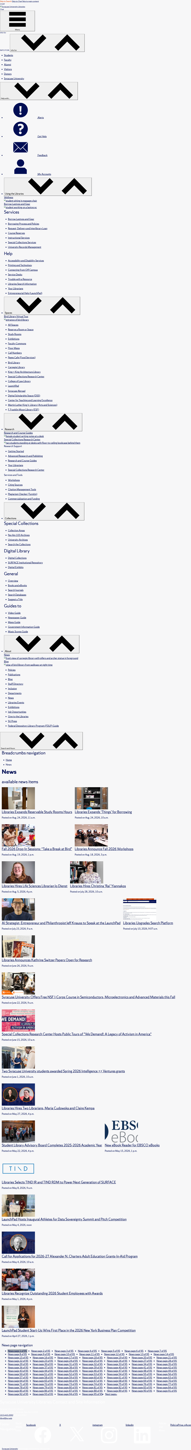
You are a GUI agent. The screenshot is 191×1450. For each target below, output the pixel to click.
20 (142, 1357)
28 (167, 1361)
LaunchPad (13, 386)
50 (18, 1374)
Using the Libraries (14, 193)
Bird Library (14, 362)
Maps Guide (14, 622)
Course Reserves (16, 233)
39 (92, 1367)
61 (117, 1377)
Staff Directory (15, 684)
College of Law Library (19, 381)
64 (18, 1380)
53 (92, 1374)
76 (142, 1384)
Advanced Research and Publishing (25, 456)
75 (117, 1384)
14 (164, 1354)
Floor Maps (14, 348)
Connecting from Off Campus (23, 270)
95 (92, 1394)
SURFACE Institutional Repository (25, 562)
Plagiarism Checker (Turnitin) (22, 494)
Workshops (14, 480)
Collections (11, 518)
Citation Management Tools (22, 489)
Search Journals (15, 590)
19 (117, 1357)
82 (117, 1387)
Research (10, 429)
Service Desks (15, 274)
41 (142, 1367)
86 (43, 1390)
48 (142, 1370)
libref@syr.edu (6, 1418)
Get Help (42, 136)
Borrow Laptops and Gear (21, 219)
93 (43, 1394)
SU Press (12, 721)
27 (142, 1361)
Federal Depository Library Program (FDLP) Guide (33, 725)
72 (43, 1384)
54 (117, 1374)
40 (117, 1367)
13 (139, 1354)
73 (67, 1384)
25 (92, 1361)
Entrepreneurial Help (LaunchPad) (25, 293)
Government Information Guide (24, 627)
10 (65, 1354)
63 (167, 1377)
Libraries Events (16, 702)
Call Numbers (15, 352)
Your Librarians (15, 288)
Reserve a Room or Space (20, 329)
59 (67, 1377)
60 (92, 1377)
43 (18, 1370)
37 (43, 1367)
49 (167, 1370)
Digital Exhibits (15, 567)
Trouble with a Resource (20, 279)
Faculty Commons (17, 343)
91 (167, 1390)
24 (67, 1361)
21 (167, 1357)
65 (43, 1380)
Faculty (7, 60)
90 (142, 1390)
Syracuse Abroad (16, 391)
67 (92, 1380)
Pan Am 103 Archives (19, 535)
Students (8, 55)
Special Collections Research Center (26, 376)
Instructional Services (19, 237)
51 (43, 1374)
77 (167, 1384)
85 (18, 1390)
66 (67, 1380)
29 (18, 1364)
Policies (11, 670)
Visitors (8, 69)
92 (18, 1394)
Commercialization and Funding (24, 498)
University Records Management (24, 247)
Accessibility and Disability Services (26, 260)
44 (43, 1370)
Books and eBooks (17, 585)
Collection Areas (16, 530)
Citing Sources (15, 484)
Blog (10, 679)
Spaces (8, 312)
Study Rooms (14, 334)
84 (167, 1387)
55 (142, 1374)
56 (167, 1374)
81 (92, 1387)
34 (142, 1364)
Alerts (40, 117)
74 (92, 1384)
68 (117, 1380)
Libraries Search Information (22, 283)
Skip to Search (6, 1)
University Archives (18, 539)
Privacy (181, 1425)
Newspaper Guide (17, 617)
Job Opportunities (17, 711)
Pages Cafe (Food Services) (21, 357)
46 (92, 1370)
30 (43, 1364)
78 (18, 1387)
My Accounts (44, 174)
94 (67, 1394)
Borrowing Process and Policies (23, 223)
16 (43, 1357)
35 (167, 1364)
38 (67, 1367)
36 (18, 1367)
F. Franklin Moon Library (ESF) (23, 409)
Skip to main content (30, 1)
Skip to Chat (17, 1)
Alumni (7, 64)
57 (18, 1377)
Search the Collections (19, 544)
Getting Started (16, 451)
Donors (7, 74)
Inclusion (12, 688)
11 (89, 1354)
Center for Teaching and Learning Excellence (30, 400)
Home (9, 760)
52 (67, 1374)
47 (117, 1370)
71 (18, 1384)
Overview (13, 580)
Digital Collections (17, 558)
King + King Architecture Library (24, 372)
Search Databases (17, 594)
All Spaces (13, 325)
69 (142, 1380)
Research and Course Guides (22, 460)
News (11, 697)
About (8, 651)
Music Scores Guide (18, 631)
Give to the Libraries (18, 716)
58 (43, 1377)
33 (117, 1364)
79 (43, 1387)
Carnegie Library (16, 367)
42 (167, 1367)
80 (67, 1387)
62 (142, 1377)
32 (92, 1364)
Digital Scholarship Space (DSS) (24, 395)
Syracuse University (14, 78)
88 (92, 1390)
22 (18, 1361)
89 (117, 1390)
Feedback (42, 155)
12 (114, 1354)
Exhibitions (13, 338)
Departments (14, 693)
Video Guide (14, 613)
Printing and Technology (20, 265)
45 (67, 1370)
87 (67, 1390)
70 (167, 1380)
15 (18, 1357)
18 (92, 1357)
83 (142, 1387)
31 (67, 1364)
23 (43, 1361)
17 (67, 1357)
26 (117, 1361)
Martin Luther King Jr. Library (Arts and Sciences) (32, 405)
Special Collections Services (22, 242)
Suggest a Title (15, 599)
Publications (14, 674)
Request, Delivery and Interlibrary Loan (27, 228)
